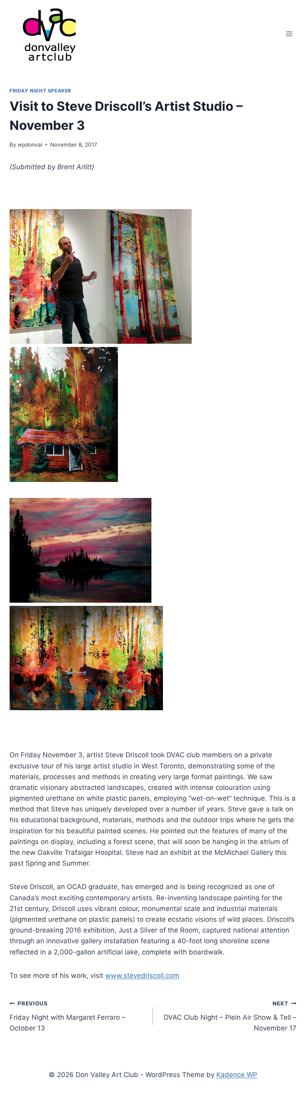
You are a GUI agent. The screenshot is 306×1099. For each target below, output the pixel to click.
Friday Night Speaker (40, 91)
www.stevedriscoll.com (142, 976)
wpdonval (30, 144)
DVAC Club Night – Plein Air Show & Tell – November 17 (230, 1016)
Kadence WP (236, 1075)
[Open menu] (289, 33)
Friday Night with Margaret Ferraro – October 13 (68, 1016)
